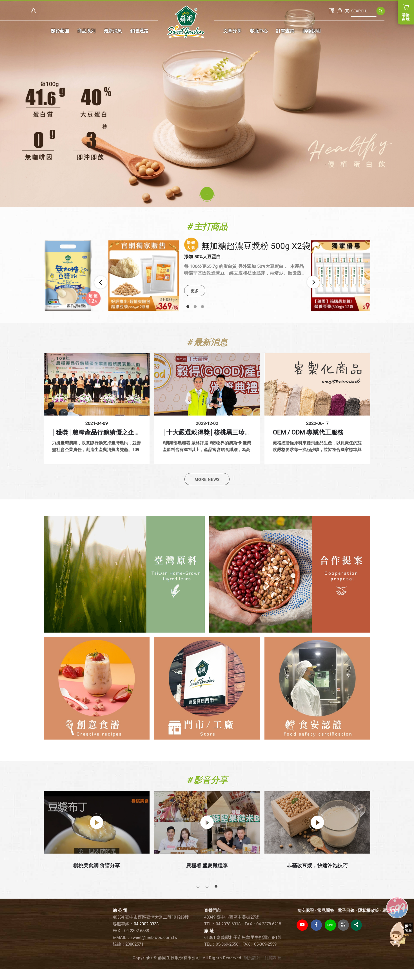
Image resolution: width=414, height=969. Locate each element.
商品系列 (86, 31)
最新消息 (113, 31)
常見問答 (325, 910)
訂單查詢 (285, 31)
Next (313, 282)
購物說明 (312, 31)
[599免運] (397, 907)
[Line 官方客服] (330, 925)
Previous (100, 282)
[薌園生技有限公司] (185, 22)
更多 (195, 291)
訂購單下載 (331, 11)
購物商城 (406, 17)
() (346, 11)
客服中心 (259, 31)
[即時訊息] (400, 934)
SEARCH (381, 11)
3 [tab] (202, 306)
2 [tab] (195, 306)
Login (33, 11)
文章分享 (232, 31)
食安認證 (305, 910)
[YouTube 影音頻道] (302, 925)
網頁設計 (252, 957)
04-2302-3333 (146, 923)
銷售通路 (139, 31)
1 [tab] (187, 306)
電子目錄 (346, 910)
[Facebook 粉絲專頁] (316, 925)
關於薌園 (60, 31)
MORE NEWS (207, 479)
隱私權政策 (368, 910)
